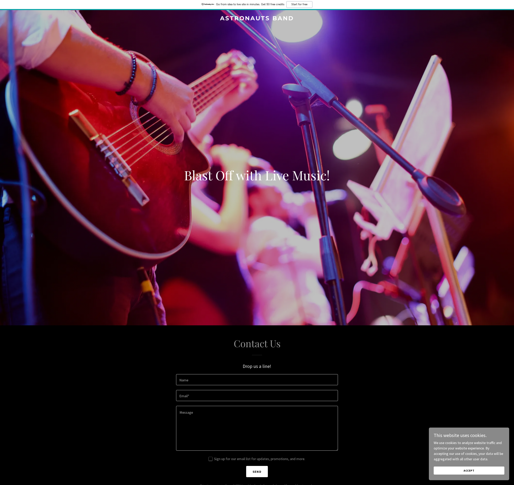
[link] (257, 19)
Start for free (299, 4)
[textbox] (257, 379)
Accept (469, 470)
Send (257, 472)
